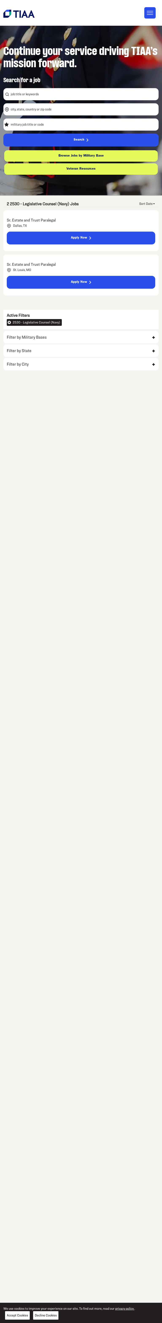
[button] (81, 337)
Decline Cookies (46, 1315)
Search (79, 140)
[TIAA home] (19, 13)
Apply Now (79, 238)
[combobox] (81, 94)
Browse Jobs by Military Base (81, 156)
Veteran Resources (81, 169)
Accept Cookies (17, 1315)
